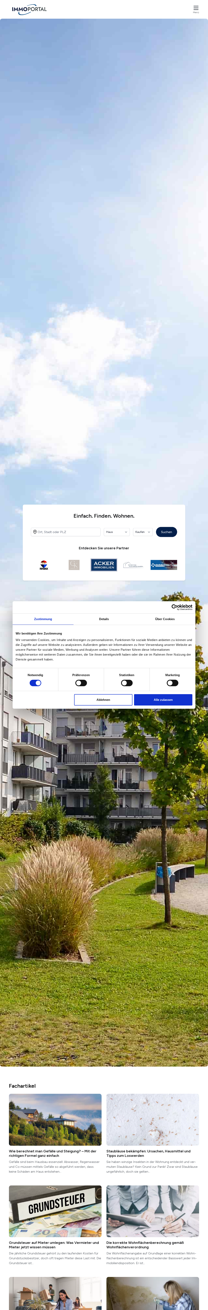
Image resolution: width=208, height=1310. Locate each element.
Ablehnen (103, 699)
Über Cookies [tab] (165, 619)
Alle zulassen (163, 699)
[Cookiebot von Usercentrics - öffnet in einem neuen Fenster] (174, 607)
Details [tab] (104, 619)
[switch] (81, 683)
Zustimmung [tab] (43, 619)
